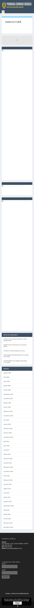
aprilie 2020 (6, 514)
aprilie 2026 (6, 385)
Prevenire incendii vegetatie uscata (14, 351)
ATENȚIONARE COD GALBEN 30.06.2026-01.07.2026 (15, 361)
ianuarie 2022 (7, 484)
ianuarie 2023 (7, 463)
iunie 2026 (6, 381)
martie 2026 (7, 390)
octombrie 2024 (8, 416)
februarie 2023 (7, 458)
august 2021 (7, 488)
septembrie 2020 (8, 506)
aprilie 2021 (6, 497)
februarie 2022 (7, 480)
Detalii (27, 600)
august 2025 (7, 403)
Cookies (7, 593)
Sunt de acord (17, 603)
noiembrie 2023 (8, 437)
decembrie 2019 (8, 527)
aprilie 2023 (6, 454)
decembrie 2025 (8, 394)
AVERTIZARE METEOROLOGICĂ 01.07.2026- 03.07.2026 (16, 355)
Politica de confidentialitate (20, 593)
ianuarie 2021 (7, 501)
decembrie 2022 (8, 467)
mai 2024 (6, 420)
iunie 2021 (6, 493)
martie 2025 (7, 407)
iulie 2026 (6, 377)
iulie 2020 (6, 510)
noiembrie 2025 (8, 398)
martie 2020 (7, 518)
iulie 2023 (6, 441)
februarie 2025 (7, 411)
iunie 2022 (6, 476)
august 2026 (7, 373)
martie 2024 (7, 424)
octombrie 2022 (8, 471)
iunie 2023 (6, 446)
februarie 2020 (7, 523)
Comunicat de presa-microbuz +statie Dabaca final (15, 339)
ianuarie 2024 (7, 433)
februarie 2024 (7, 428)
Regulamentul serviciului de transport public (15, 345)
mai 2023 (6, 450)
